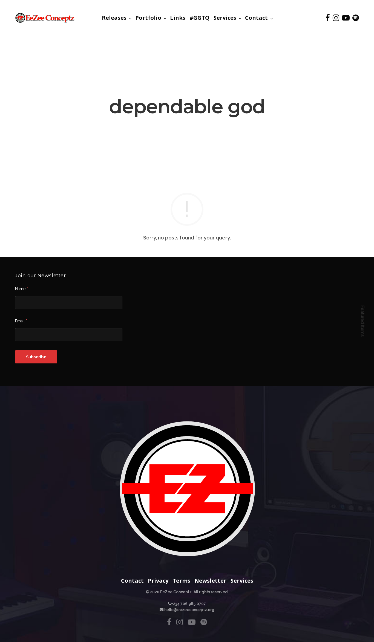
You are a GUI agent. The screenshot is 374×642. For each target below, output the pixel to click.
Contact (256, 17)
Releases (114, 17)
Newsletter (210, 580)
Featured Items (362, 321)
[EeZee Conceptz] (45, 17)
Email (21, 320)
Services (225, 17)
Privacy (158, 580)
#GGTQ (199, 17)
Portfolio (148, 17)
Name (21, 288)
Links (177, 17)
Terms (181, 580)
